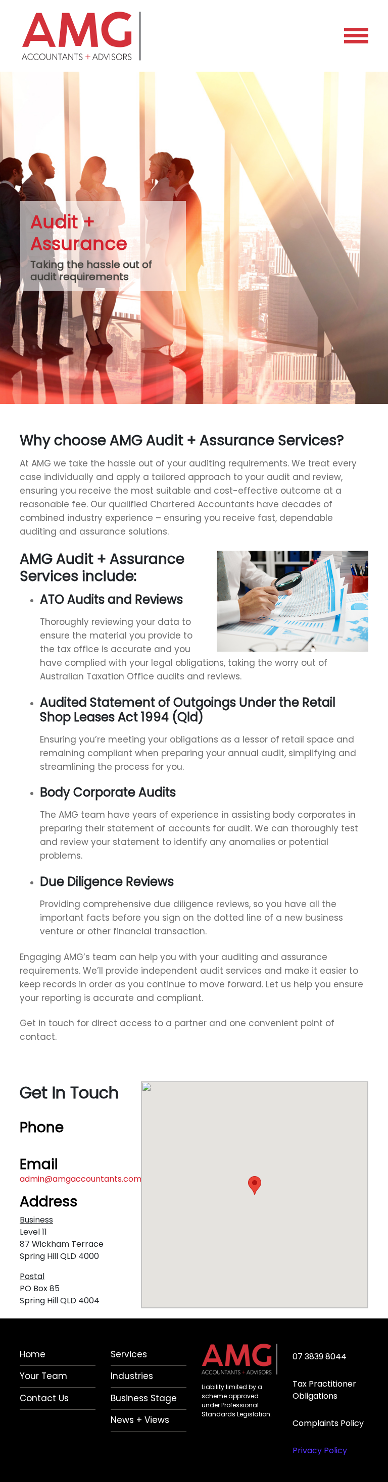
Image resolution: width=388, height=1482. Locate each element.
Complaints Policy (328, 1423)
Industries (132, 1376)
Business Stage (144, 1398)
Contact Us (44, 1398)
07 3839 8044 (47, 1141)
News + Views (140, 1420)
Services (129, 1354)
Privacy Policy (320, 1450)
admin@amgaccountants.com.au (86, 1179)
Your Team (43, 1376)
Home (32, 1354)
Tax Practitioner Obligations (324, 1390)
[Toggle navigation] (356, 36)
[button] (254, 1185)
